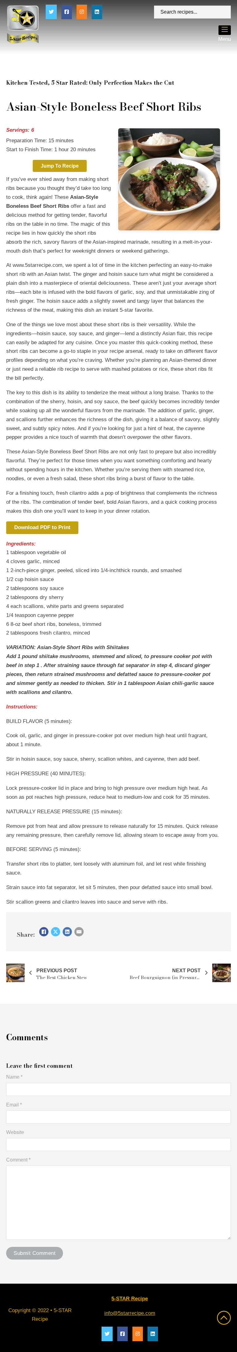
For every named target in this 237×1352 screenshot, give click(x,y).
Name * (14, 1077)
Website (15, 1132)
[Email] (79, 931)
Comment (18, 1159)
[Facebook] (43, 931)
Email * (14, 1104)
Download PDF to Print (42, 527)
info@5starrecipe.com (129, 1313)
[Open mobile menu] (225, 29)
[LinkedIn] (67, 931)
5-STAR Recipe (129, 1299)
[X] (55, 931)
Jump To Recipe (60, 166)
